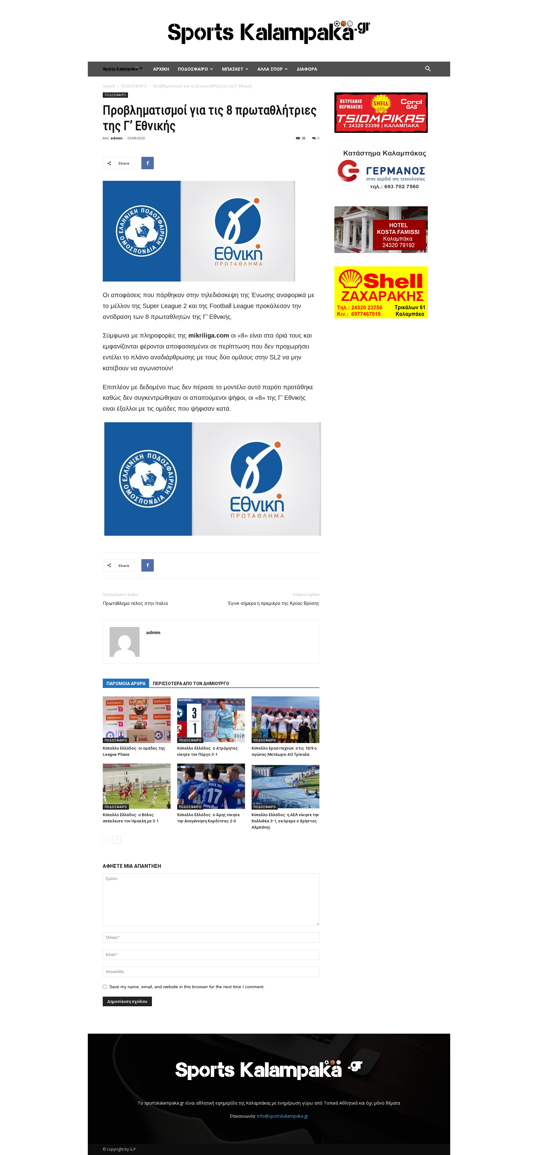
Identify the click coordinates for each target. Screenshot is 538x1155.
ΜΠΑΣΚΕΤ (232, 69)
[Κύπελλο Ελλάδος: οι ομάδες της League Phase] (137, 719)
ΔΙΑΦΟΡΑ (307, 69)
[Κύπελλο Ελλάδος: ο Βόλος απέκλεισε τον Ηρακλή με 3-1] (137, 786)
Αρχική (109, 86)
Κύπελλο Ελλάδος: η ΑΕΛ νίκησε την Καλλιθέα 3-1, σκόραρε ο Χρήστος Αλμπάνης (285, 821)
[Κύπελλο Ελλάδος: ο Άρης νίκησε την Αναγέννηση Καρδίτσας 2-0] (211, 786)
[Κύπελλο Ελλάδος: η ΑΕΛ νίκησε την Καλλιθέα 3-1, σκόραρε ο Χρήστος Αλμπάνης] (285, 786)
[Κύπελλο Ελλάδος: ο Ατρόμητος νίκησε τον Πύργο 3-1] (211, 719)
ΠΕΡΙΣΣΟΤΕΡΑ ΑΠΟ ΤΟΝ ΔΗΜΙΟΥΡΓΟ (191, 683)
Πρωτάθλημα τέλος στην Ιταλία (135, 603)
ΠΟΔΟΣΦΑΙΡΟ (193, 69)
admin (117, 138)
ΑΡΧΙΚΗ (161, 69)
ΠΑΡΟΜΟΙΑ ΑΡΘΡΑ (125, 683)
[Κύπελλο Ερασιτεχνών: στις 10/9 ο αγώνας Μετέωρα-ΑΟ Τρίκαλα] (285, 719)
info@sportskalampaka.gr (282, 1116)
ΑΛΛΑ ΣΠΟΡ (270, 69)
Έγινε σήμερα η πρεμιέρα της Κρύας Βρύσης (273, 603)
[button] (427, 69)
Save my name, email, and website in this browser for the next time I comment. (187, 986)
